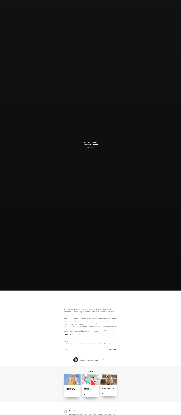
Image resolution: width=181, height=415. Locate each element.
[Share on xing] (115, 349)
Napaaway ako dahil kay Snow (108, 388)
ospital (69, 349)
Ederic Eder (92, 147)
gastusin (65, 349)
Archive (107, 1)
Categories (93, 1)
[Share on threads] (109, 349)
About (89, 1)
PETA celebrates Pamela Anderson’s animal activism (71, 389)
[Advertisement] (90, 297)
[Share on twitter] (108, 349)
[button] (110, 1)
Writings (97, 1)
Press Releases (102, 1)
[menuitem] (86, 1)
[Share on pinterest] (110, 349)
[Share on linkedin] (112, 349)
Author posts (82, 362)
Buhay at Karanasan (87, 142)
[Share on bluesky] (114, 349)
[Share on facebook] (107, 349)
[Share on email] (116, 349)
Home (86, 1)
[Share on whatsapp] (113, 349)
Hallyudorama (96, 360)
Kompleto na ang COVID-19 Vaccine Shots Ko (89, 389)
